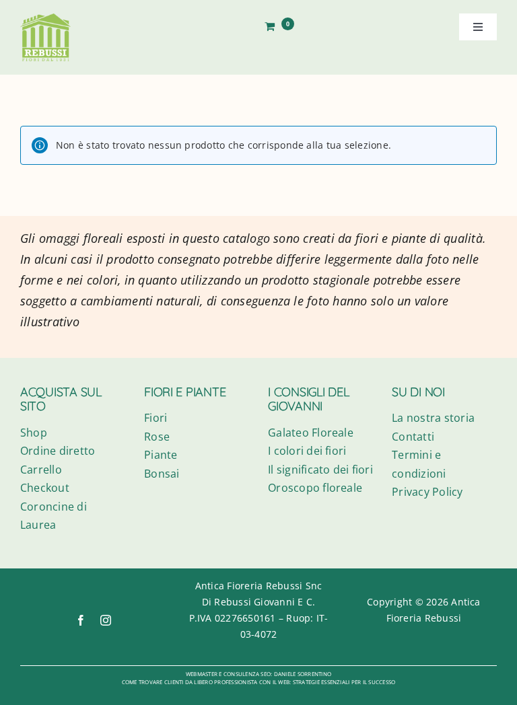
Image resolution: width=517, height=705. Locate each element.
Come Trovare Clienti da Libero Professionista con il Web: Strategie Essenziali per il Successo (259, 681)
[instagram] (105, 620)
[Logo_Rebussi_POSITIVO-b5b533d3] (45, 18)
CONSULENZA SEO (247, 673)
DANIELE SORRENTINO (302, 673)
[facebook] (80, 620)
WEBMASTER (201, 673)
